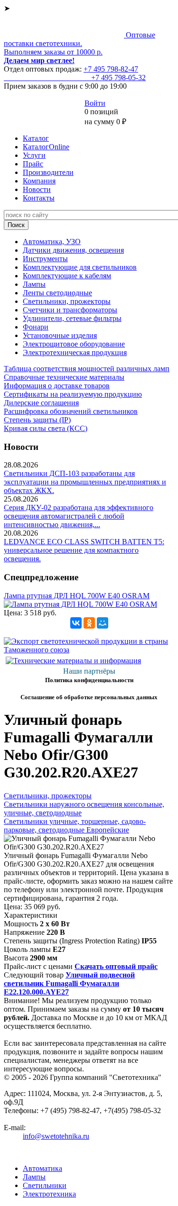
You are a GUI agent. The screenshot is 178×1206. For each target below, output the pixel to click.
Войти (94, 103)
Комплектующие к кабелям (67, 276)
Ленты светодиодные (57, 293)
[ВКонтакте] (76, 623)
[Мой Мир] (102, 623)
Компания (39, 181)
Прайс (33, 164)
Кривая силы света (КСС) (45, 428)
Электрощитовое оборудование (74, 344)
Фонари (35, 327)
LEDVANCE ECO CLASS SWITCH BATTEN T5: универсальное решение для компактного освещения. (84, 550)
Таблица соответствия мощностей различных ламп (86, 369)
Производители (48, 172)
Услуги (34, 155)
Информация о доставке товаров (57, 386)
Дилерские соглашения (41, 403)
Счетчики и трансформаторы (70, 310)
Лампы (34, 284)
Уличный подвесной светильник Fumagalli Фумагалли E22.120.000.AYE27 (69, 983)
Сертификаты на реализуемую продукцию (73, 394)
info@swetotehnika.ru (56, 1136)
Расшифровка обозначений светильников (71, 411)
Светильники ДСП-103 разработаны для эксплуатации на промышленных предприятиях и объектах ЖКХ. (85, 481)
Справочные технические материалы (64, 377)
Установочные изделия (60, 335)
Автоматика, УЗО (52, 242)
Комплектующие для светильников (80, 267)
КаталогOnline (46, 147)
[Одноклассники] (89, 623)
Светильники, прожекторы (67, 301)
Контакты (39, 198)
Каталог (36, 138)
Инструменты (45, 259)
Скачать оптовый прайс (116, 966)
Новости (37, 189)
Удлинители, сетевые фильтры (72, 318)
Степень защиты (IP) (37, 420)
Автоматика (42, 1168)
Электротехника (49, 1194)
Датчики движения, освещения (73, 250)
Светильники (44, 1185)
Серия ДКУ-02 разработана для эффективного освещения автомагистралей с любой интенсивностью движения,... (78, 516)
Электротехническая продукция (75, 352)
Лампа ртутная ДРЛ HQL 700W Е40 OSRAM (77, 596)
